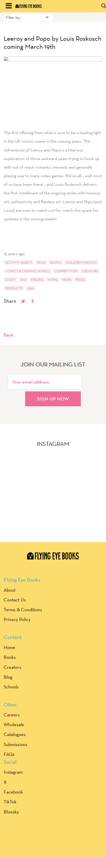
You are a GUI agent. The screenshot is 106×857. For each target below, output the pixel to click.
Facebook (13, 792)
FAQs (9, 754)
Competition (65, 271)
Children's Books (81, 262)
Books (55, 262)
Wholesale (14, 724)
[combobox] (28, 17)
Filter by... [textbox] (13, 17)
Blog (41, 262)
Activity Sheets (19, 262)
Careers (12, 715)
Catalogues (15, 734)
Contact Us (15, 600)
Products (14, 288)
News (66, 279)
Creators (90, 271)
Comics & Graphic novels (27, 271)
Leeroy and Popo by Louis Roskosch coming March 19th (52, 42)
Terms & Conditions (23, 609)
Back (8, 335)
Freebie (37, 279)
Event (10, 279)
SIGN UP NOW (53, 399)
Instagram (13, 772)
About (10, 590)
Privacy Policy (17, 619)
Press (80, 279)
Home (53, 279)
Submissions (15, 744)
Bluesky (11, 812)
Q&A (30, 288)
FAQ (23, 279)
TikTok (10, 802)
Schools (11, 687)
